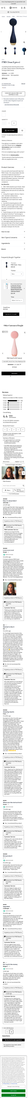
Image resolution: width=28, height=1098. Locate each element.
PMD (13, 16)
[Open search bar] (4, 7)
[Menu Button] (1, 7)
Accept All (13, 1095)
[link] (22, 7)
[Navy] (4, 115)
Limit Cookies (13, 1091)
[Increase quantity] (14, 123)
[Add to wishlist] (22, 130)
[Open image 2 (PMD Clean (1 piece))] (15, 51)
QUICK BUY (14, 373)
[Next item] (24, 353)
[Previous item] (2, 353)
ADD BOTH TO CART (11, 314)
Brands (8, 16)
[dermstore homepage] (13, 8)
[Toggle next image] (25, 32)
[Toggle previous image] (1, 32)
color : (4, 111)
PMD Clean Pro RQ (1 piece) (14, 358)
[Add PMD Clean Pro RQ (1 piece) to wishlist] (25, 332)
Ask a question (15, 75)
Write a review (6, 75)
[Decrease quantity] (4, 123)
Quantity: (5, 119)
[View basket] (24, 7)
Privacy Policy (6, 1083)
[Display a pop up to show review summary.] (20, 364)
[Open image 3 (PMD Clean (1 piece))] (24, 51)
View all (23, 83)
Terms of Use (14, 1083)
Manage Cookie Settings (13, 1086)
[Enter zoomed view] (24, 42)
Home (3, 16)
